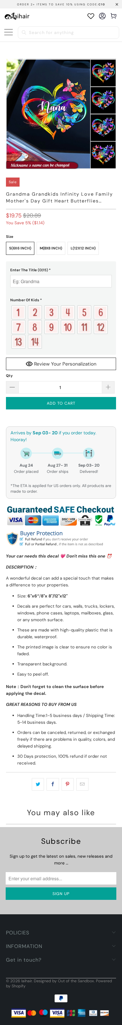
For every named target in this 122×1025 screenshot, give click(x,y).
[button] (61, 270)
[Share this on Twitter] (38, 784)
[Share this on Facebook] (53, 784)
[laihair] (17, 16)
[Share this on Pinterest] (68, 784)
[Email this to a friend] (82, 784)
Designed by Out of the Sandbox (64, 980)
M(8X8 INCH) (51, 248)
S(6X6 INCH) (20, 248)
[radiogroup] (61, 327)
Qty (9, 375)
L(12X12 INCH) (83, 248)
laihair (26, 980)
